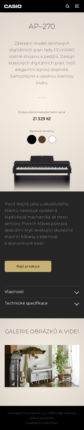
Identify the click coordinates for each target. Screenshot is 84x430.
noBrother (49, 423)
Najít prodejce (28, 266)
